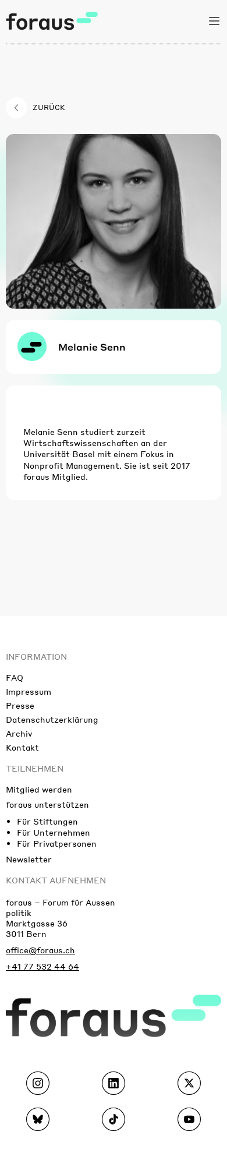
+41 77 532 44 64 (42, 966)
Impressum (28, 691)
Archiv (19, 733)
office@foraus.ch (40, 950)
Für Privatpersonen (57, 843)
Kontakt (22, 747)
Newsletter (29, 859)
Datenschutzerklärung (52, 719)
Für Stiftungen (47, 821)
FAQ (14, 677)
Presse (20, 705)
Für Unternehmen (53, 832)
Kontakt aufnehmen (56, 880)
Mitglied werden (39, 789)
